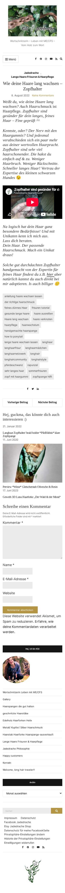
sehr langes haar (14, 370)
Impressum (10, 817)
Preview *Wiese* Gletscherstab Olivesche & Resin (30, 486)
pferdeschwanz (14, 365)
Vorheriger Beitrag (18, 402)
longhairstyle (38, 359)
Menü (12, 59)
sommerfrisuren (38, 370)
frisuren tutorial (40, 307)
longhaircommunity (16, 359)
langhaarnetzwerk (15, 353)
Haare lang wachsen (17, 319)
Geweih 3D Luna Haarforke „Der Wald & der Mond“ (32, 496)
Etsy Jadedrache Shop (17, 826)
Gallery (6, 699)
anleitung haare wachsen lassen (23, 296)
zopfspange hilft (42, 376)
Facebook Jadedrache (17, 822)
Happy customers (13, 755)
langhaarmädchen (36, 347)
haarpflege (11, 324)
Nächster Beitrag (47, 402)
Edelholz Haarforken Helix (17, 720)
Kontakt (7, 762)
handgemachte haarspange (21, 330)
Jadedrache (31, 72)
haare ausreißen (43, 313)
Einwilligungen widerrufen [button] (19, 842)
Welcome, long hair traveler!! (19, 769)
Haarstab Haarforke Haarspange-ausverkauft (28, 734)
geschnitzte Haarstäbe (15, 713)
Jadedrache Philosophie (16, 748)
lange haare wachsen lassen (21, 342)
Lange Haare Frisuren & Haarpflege (32, 76)
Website (9, 593)
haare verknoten (42, 319)
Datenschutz (28, 817)
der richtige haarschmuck (20, 301)
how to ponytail (14, 336)
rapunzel (32, 365)
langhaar (47, 342)
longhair (35, 353)
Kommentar (13, 522)
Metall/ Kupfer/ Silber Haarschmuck (23, 727)
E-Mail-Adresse (16, 579)
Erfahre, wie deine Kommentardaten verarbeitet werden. (29, 627)
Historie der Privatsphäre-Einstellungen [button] (27, 838)
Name (8, 565)
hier (50, 274)
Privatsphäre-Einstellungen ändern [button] (24, 834)
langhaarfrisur (13, 347)
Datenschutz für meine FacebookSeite (26, 830)
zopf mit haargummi (16, 376)
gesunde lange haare (17, 313)
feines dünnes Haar (16, 307)
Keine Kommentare (43, 95)
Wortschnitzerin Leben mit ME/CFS (22, 692)
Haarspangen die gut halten (18, 706)
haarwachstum (30, 324)
